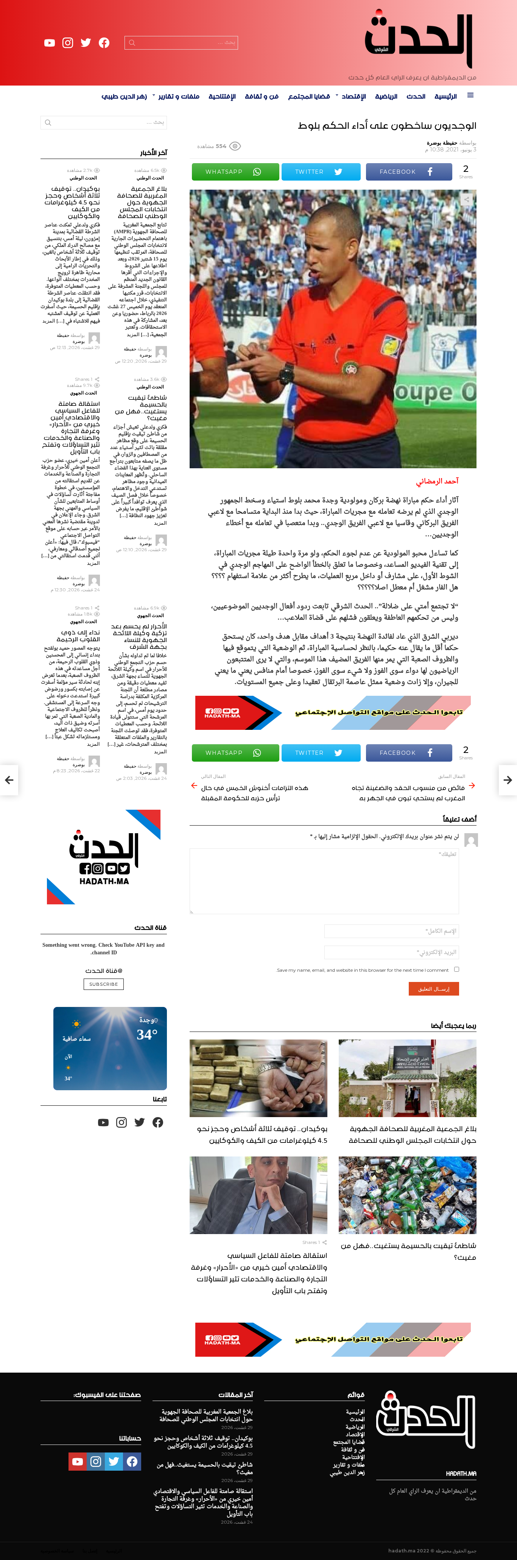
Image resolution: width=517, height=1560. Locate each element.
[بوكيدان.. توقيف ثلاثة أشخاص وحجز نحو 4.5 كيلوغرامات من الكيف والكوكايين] (258, 1078)
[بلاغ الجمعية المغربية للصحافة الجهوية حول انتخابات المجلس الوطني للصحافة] (408, 1078)
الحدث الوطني (150, 178)
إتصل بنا (90, 1551)
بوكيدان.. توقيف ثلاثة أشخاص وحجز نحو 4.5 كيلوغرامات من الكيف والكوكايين (262, 1133)
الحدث (415, 95)
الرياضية (386, 95)
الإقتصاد (354, 95)
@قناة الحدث (103, 969)
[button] (65, 1068)
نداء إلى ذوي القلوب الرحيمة (78, 634)
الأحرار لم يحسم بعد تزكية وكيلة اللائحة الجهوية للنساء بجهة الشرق (139, 635)
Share (467, 199)
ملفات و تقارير (179, 95)
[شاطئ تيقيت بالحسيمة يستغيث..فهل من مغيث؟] (408, 1195)
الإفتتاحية (222, 95)
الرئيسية (445, 95)
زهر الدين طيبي (124, 95)
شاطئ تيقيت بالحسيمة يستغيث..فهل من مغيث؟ (409, 1250)
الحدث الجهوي (83, 393)
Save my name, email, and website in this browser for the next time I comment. (362, 970)
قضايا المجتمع (309, 95)
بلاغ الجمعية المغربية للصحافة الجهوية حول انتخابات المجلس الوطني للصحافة (413, 1133)
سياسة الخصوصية (57, 1551)
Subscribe (103, 984)
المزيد (133, 334)
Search (132, 44)
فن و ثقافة (262, 95)
